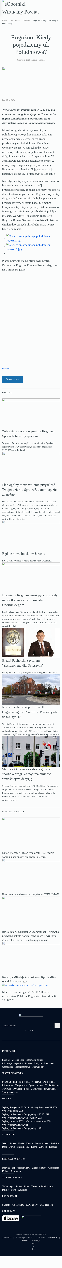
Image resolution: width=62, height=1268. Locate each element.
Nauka (34, 1186)
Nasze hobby (23, 1147)
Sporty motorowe (10, 1092)
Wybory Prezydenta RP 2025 (15, 1107)
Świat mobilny (22, 1186)
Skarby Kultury (39, 1168)
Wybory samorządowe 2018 (15, 1118)
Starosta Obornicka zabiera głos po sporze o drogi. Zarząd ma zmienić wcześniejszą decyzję (26, 774)
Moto (13, 1190)
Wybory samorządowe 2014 (38, 1121)
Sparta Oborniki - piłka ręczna (16, 1082)
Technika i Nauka (12, 1178)
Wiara (4, 1143)
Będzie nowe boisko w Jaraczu (23, 554)
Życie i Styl (9, 1135)
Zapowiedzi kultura (21, 1168)
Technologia (7, 1186)
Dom (4, 1147)
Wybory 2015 (36, 1118)
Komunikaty (38, 1067)
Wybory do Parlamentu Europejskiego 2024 (22, 1128)
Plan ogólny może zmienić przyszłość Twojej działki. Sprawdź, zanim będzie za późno (29, 489)
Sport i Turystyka (12, 1073)
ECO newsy (31, 1205)
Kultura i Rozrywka (14, 1159)
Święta (13, 1143)
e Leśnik (6, 1205)
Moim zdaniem (42, 1143)
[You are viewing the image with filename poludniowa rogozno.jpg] (33, 238)
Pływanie (17, 1089)
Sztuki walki (50, 1089)
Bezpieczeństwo (22, 1067)
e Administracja (46, 1186)
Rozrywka (16, 1171)
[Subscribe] (57, 1025)
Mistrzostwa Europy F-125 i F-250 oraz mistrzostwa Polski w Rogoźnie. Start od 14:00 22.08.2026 (29, 996)
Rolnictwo (48, 1063)
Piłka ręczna (49, 1082)
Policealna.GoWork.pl (31, 1240)
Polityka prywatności (24, 1237)
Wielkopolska (18, 1060)
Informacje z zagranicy (12, 1063)
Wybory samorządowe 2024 (15, 1125)
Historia (29, 1143)
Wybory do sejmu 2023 (13, 1121)
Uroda (21, 1143)
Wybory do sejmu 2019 (13, 1111)
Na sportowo (21, 1085)
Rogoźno (5, 368)
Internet (5, 1190)
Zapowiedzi (36, 1089)
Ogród (12, 1147)
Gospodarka (7, 1067)
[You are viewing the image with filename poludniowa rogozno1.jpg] (33, 246)
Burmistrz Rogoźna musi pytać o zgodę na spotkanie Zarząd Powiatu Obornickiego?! (29, 600)
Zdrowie (43, 1147)
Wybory (6, 1099)
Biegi (26, 1089)
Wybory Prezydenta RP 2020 (44, 1107)
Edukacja (22, 1190)
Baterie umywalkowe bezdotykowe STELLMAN (30, 894)
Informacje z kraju (34, 1060)
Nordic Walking (52, 1085)
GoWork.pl (52, 1237)
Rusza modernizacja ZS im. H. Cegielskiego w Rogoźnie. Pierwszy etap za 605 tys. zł (30, 712)
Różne (34, 1147)
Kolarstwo (36, 1082)
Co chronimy (18, 1205)
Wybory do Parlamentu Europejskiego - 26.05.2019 (25, 1114)
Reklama (41, 1237)
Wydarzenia (53, 1168)
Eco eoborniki (10, 1196)
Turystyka (6, 1089)
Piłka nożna (7, 1085)
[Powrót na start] (23, 8)
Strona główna (12, 379)
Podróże (55, 1143)
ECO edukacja (46, 1205)
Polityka (38, 1063)
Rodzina (53, 1147)
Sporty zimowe (36, 1085)
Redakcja (7, 1237)
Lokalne (42, 60)
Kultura (5, 1171)
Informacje (8, 1051)
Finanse (28, 1063)
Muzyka (6, 1168)
